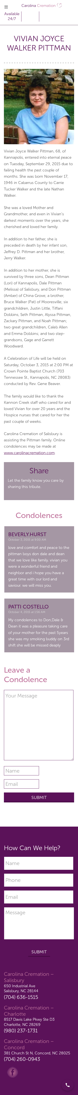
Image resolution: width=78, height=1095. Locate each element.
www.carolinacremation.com (29, 452)
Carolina (38, 5)
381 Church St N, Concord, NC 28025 (37, 1053)
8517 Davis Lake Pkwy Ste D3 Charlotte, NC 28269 (29, 1022)
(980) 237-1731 (21, 1030)
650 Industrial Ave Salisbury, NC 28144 (21, 988)
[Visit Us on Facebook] (12, 1072)
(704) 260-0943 (22, 1059)
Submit (39, 951)
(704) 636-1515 (21, 997)
